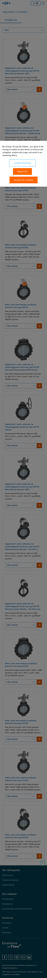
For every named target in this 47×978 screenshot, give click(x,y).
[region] (23, 164)
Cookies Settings (22, 163)
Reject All (22, 171)
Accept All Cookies (23, 180)
